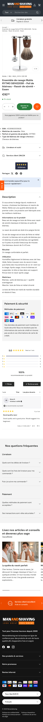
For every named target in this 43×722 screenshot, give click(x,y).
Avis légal (5, 716)
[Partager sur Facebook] (16, 173)
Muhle (4, 76)
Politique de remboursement (11, 714)
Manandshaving (12, 709)
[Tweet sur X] (12, 173)
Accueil (4, 27)
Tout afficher (7, 537)
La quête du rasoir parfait (15, 565)
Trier (18, 392)
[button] (39, 5)
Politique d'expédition (28, 712)
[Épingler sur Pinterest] (21, 173)
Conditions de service (29, 714)
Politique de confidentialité (10, 712)
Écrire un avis (33, 384)
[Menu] (3, 5)
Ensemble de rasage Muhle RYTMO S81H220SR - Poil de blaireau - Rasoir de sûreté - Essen (19, 30)
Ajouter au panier (24, 107)
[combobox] (21, 12)
